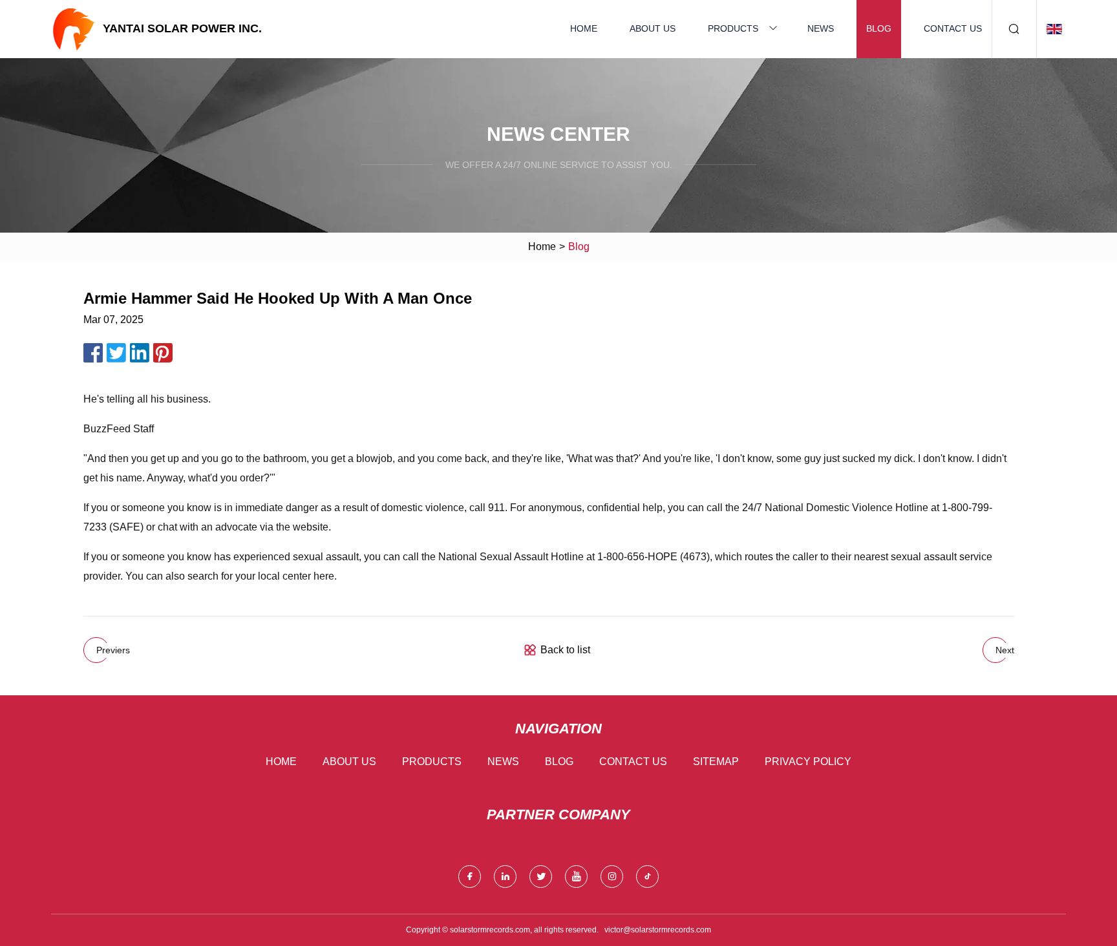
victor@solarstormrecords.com (657, 929)
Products (733, 28)
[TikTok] (647, 876)
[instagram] (612, 876)
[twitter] (540, 876)
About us (653, 28)
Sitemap (716, 761)
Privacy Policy (808, 761)
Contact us (953, 28)
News (820, 28)
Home (583, 28)
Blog (878, 28)
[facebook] (469, 876)
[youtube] (576, 876)
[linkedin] (505, 876)
